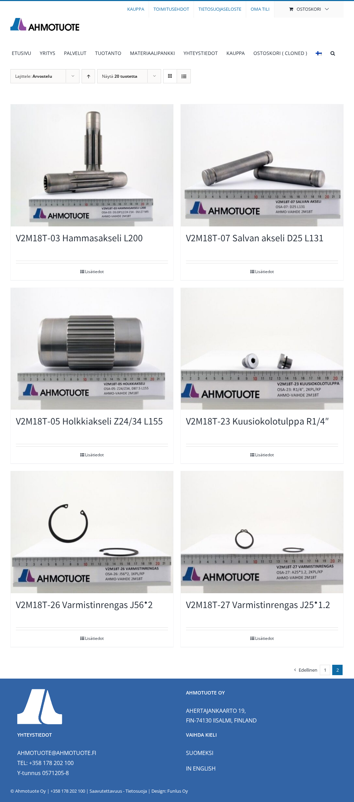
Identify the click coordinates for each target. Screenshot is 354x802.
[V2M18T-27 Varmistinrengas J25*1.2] (262, 532)
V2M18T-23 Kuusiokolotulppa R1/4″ (257, 423)
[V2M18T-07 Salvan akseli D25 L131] (262, 165)
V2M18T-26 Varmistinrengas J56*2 (84, 606)
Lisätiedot (94, 271)
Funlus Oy (177, 791)
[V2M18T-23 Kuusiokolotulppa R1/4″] (262, 349)
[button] (332, 53)
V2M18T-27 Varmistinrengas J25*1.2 (258, 606)
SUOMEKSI (199, 753)
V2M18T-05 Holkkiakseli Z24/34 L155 (89, 423)
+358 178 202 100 (67, 791)
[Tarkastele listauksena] (183, 76)
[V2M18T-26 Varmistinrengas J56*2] (92, 532)
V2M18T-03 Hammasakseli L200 (79, 239)
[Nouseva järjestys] (88, 76)
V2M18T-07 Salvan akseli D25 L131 (255, 239)
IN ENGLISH (201, 768)
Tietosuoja (136, 791)
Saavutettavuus (106, 791)
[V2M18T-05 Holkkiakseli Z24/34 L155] (92, 349)
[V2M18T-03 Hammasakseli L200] (92, 165)
